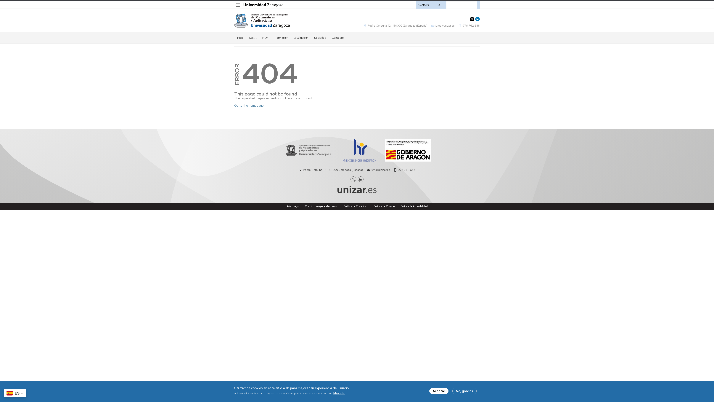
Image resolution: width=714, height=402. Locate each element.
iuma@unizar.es (444, 26)
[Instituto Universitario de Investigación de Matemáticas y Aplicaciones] (262, 21)
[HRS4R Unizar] (359, 160)
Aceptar (439, 391)
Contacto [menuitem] (338, 38)
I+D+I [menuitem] (265, 38)
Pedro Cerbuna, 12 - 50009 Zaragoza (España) (397, 26)
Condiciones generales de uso (321, 206)
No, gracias (464, 391)
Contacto (423, 5)
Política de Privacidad (356, 206)
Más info (339, 393)
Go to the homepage (249, 105)
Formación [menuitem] (281, 38)
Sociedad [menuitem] (320, 38)
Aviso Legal (293, 206)
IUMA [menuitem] (253, 38)
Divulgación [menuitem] (301, 38)
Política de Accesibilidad (414, 206)
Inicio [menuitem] (240, 38)
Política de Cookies (384, 206)
